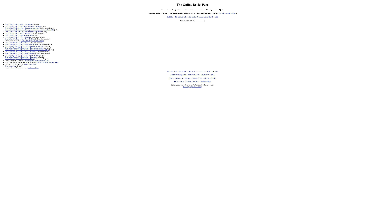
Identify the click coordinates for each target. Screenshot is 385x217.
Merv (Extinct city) (30, 64)
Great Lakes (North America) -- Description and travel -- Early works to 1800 (29, 30)
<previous (170, 17)
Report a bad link (193, 75)
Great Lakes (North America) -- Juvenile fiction (20, 39)
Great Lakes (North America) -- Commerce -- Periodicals (23, 26)
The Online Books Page (192, 4)
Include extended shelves (227, 13)
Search (177, 78)
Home (172, 78)
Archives (195, 81)
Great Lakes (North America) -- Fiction (17, 33)
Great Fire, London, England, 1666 (47, 62)
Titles (200, 78)
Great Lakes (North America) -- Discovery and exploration (23, 32)
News (182, 81)
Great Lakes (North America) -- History (17, 37)
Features (188, 81)
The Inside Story (205, 81)
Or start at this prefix (186, 20)
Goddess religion (33, 68)
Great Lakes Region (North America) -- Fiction (20, 51)
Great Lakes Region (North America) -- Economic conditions (24, 48)
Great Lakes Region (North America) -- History (20, 53)
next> (216, 17)
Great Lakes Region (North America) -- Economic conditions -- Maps (27, 50)
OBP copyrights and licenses (192, 87)
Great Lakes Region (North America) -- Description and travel (24, 46)
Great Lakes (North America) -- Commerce (18, 24)
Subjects (206, 78)
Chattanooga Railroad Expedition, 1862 (36, 60)
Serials (213, 78)
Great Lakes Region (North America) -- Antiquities (21, 44)
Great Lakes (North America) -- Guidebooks (19, 35)
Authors (194, 78)
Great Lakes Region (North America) (32, 41)
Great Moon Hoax (10, 66)
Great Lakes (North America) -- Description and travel (22, 28)
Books (176, 81)
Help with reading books (178, 75)
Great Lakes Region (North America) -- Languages (21, 57)
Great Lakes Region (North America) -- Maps (19, 59)
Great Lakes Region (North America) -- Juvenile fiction (22, 55)
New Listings (186, 78)
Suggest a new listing (207, 75)
